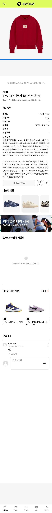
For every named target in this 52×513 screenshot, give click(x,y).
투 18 (47, 114)
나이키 (40, 114)
